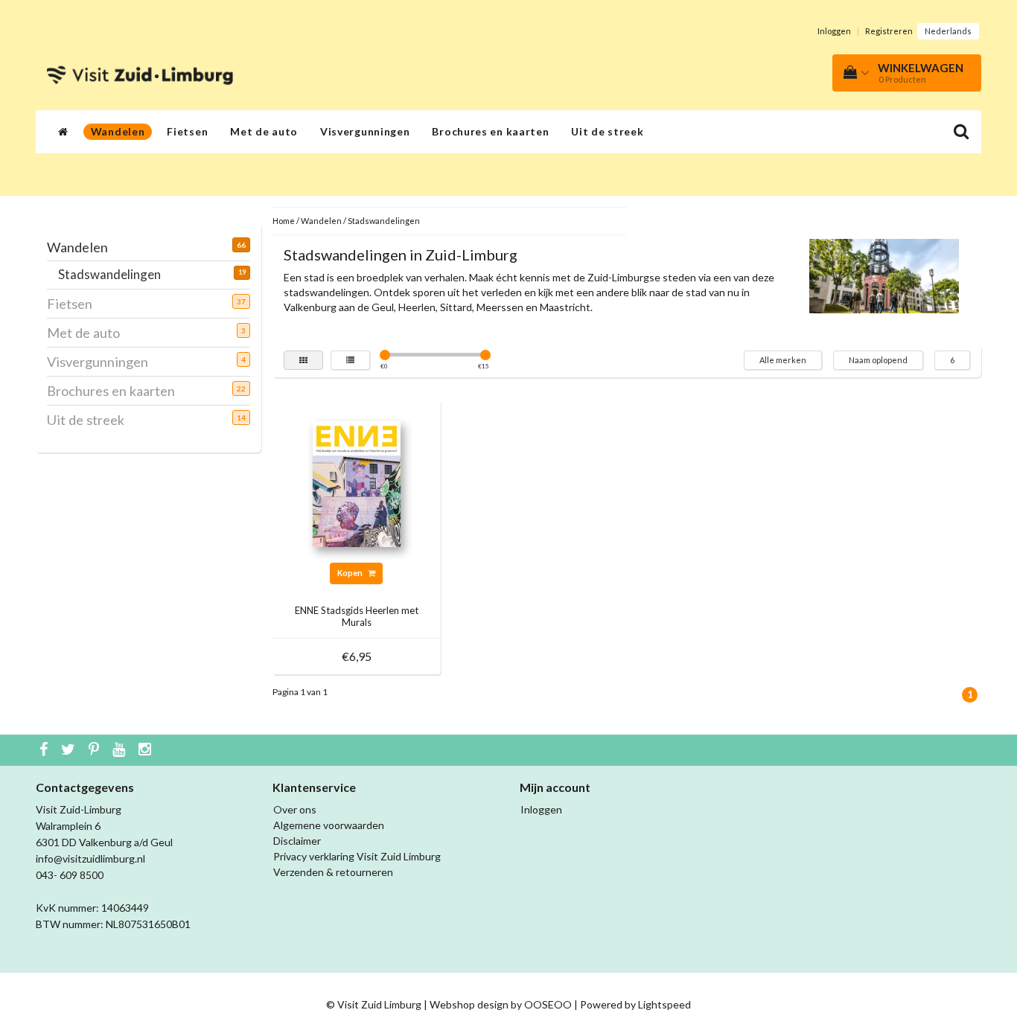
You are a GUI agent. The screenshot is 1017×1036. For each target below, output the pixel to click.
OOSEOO (548, 1004)
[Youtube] (120, 750)
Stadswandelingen (115, 274)
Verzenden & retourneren (333, 872)
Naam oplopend (878, 360)
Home (283, 221)
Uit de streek (607, 131)
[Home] (63, 132)
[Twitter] (70, 750)
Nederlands (948, 31)
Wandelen (118, 131)
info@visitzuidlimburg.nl (90, 858)
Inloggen (834, 31)
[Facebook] (45, 750)
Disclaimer (297, 840)
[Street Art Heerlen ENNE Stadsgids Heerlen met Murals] (357, 482)
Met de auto (264, 131)
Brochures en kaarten (490, 131)
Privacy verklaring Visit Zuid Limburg (357, 856)
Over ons (294, 809)
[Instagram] (146, 750)
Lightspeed (664, 1004)
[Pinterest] (96, 750)
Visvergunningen (365, 131)
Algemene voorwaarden (328, 825)
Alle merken (782, 360)
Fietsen (187, 131)
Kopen (350, 573)
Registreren (889, 31)
